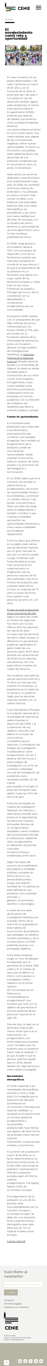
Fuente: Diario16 (16, 1241)
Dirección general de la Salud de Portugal (20, 358)
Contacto (9, 1300)
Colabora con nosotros (16, 1307)
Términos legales (13, 1303)
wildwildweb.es (17, 1340)
